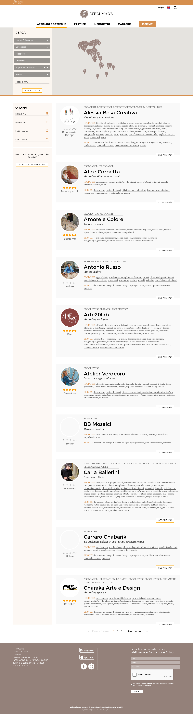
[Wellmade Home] (96, 14)
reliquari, (118, 494)
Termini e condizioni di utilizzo (29, 663)
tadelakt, (147, 386)
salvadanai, (121, 131)
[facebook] (84, 666)
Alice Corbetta (102, 171)
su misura (125, 193)
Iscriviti (147, 24)
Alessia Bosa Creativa (110, 112)
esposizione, (141, 341)
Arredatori (91, 166)
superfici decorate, (137, 134)
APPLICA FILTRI (32, 90)
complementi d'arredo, (119, 182)
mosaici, (168, 229)
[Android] (86, 650)
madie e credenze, (92, 491)
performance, (90, 145)
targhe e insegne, (167, 134)
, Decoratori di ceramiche (128, 107)
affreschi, (100, 325)
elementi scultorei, (156, 126)
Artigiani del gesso (96, 463)
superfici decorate (92, 437)
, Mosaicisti (106, 214)
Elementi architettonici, (94, 328)
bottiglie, (122, 123)
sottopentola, (89, 134)
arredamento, (102, 182)
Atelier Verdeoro (104, 374)
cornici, (146, 277)
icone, (135, 488)
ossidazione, (134, 505)
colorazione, (110, 339)
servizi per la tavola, (157, 131)
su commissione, (122, 145)
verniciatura (123, 510)
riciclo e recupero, (133, 240)
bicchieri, (100, 123)
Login (161, 7)
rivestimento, (115, 193)
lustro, (96, 505)
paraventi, (164, 330)
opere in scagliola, (152, 491)
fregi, (156, 328)
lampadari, (149, 488)
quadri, (113, 131)
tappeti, (164, 603)
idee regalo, (89, 128)
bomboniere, (111, 123)
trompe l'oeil (128, 232)
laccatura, (167, 502)
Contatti (17, 654)
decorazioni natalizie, (93, 126)
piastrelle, (156, 128)
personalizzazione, (105, 145)
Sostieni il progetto (23, 666)
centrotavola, (148, 123)
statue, (116, 134)
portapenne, (89, 131)
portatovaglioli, (102, 131)
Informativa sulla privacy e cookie (30, 660)
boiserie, (109, 325)
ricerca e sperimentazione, (96, 193)
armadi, (120, 482)
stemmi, (122, 386)
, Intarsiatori (117, 261)
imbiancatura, (154, 341)
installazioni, (112, 128)
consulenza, (99, 142)
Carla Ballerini (101, 472)
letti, (166, 488)
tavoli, (171, 603)
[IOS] (86, 657)
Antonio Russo (102, 267)
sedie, (149, 494)
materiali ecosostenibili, (127, 330)
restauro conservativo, (161, 344)
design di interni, (113, 190)
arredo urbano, (115, 547)
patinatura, (106, 395)
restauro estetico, (91, 347)
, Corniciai (115, 463)
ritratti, (126, 494)
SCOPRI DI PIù (165, 155)
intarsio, (149, 285)
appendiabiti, (102, 277)
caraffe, (138, 123)
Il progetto (18, 649)
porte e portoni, (91, 333)
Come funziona (20, 652)
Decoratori (91, 214)
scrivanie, (134, 494)
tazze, (86, 137)
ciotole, (166, 123)
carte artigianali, (121, 325)
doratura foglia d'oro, (125, 341)
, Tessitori (106, 582)
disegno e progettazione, (150, 142)
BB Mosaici (97, 424)
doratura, (111, 240)
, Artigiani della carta (113, 579)
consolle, (140, 485)
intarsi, (171, 277)
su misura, (134, 145)
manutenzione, (106, 505)
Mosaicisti (90, 418)
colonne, (111, 485)
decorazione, (124, 142)
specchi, (164, 182)
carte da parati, (136, 325)
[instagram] (91, 666)
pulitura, (154, 505)
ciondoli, (158, 123)
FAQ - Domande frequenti (25, 657)
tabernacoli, (140, 496)
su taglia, (161, 507)
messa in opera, (116, 344)
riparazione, (126, 507)
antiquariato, (101, 482)
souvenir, (109, 134)
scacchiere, (124, 280)
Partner (80, 24)
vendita (143, 145)
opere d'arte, (143, 182)
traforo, (87, 510)
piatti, (164, 128)
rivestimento (147, 240)
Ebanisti (89, 261)
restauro (167, 442)
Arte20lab (96, 314)
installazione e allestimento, (96, 344)
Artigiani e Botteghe (51, 24)
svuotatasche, (152, 134)
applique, (112, 482)
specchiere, (89, 496)
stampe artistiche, (122, 603)
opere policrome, (170, 491)
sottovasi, (100, 134)
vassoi (103, 137)
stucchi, (121, 333)
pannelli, (155, 330)
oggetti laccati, (125, 491)
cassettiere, (101, 485)
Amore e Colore (103, 219)
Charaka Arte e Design (112, 588)
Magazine (124, 24)
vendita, (113, 510)
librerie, (172, 488)
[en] (168, 7)
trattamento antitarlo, (100, 510)
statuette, (124, 134)
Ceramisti (90, 107)
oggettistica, (145, 128)
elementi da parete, (119, 126)
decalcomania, (111, 142)
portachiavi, (113, 280)
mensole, (105, 491)
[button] (32, 40)
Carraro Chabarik (105, 537)
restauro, (120, 240)
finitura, (125, 502)
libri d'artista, (134, 128)
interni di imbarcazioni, (94, 330)
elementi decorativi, (138, 126)
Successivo (135, 631)
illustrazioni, (101, 128)
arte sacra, (100, 229)
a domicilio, (99, 339)
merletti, (114, 491)
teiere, (93, 137)
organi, (87, 494)
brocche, (130, 123)
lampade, (123, 128)
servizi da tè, (141, 131)
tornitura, (170, 507)
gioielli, (162, 547)
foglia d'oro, (147, 328)
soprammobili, (159, 494)
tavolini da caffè (91, 606)
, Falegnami (101, 261)
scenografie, (111, 333)
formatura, (167, 142)
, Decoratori (104, 107)
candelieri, (152, 482)
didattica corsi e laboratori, (134, 190)
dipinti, (107, 126)
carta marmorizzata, (166, 482)
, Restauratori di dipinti (113, 309)
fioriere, (168, 126)
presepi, (109, 494)
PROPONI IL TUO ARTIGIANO (32, 164)
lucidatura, (88, 505)
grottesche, (164, 328)
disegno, (134, 142)
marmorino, (111, 330)
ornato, (98, 395)
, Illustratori (153, 107)
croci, (155, 485)
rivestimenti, (154, 182)
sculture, (131, 131)
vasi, (98, 137)
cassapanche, (90, 485)
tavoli (103, 184)
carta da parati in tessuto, (120, 598)
